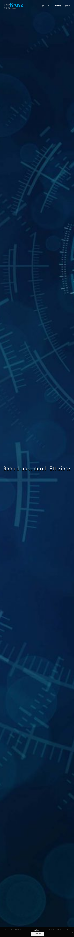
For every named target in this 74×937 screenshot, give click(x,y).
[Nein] (72, 932)
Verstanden (37, 933)
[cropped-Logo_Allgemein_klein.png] (14, 2)
